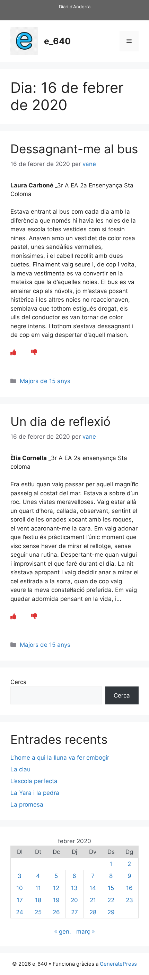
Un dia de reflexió (60, 421)
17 (20, 900)
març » (85, 931)
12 (56, 888)
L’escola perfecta (34, 781)
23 (129, 900)
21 (93, 900)
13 (74, 888)
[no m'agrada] (34, 352)
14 (92, 888)
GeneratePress (118, 964)
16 (129, 888)
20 (74, 900)
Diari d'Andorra (74, 6)
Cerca (18, 682)
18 (38, 900)
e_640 (57, 41)
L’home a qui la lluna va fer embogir (59, 757)
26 (56, 912)
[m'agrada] (13, 352)
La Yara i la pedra (34, 792)
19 (56, 900)
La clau (20, 769)
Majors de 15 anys (45, 381)
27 (74, 912)
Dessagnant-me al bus (74, 149)
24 (19, 912)
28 (92, 912)
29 (111, 912)
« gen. (62, 931)
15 (111, 888)
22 (110, 900)
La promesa (26, 804)
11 (38, 888)
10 (19, 888)
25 (38, 912)
